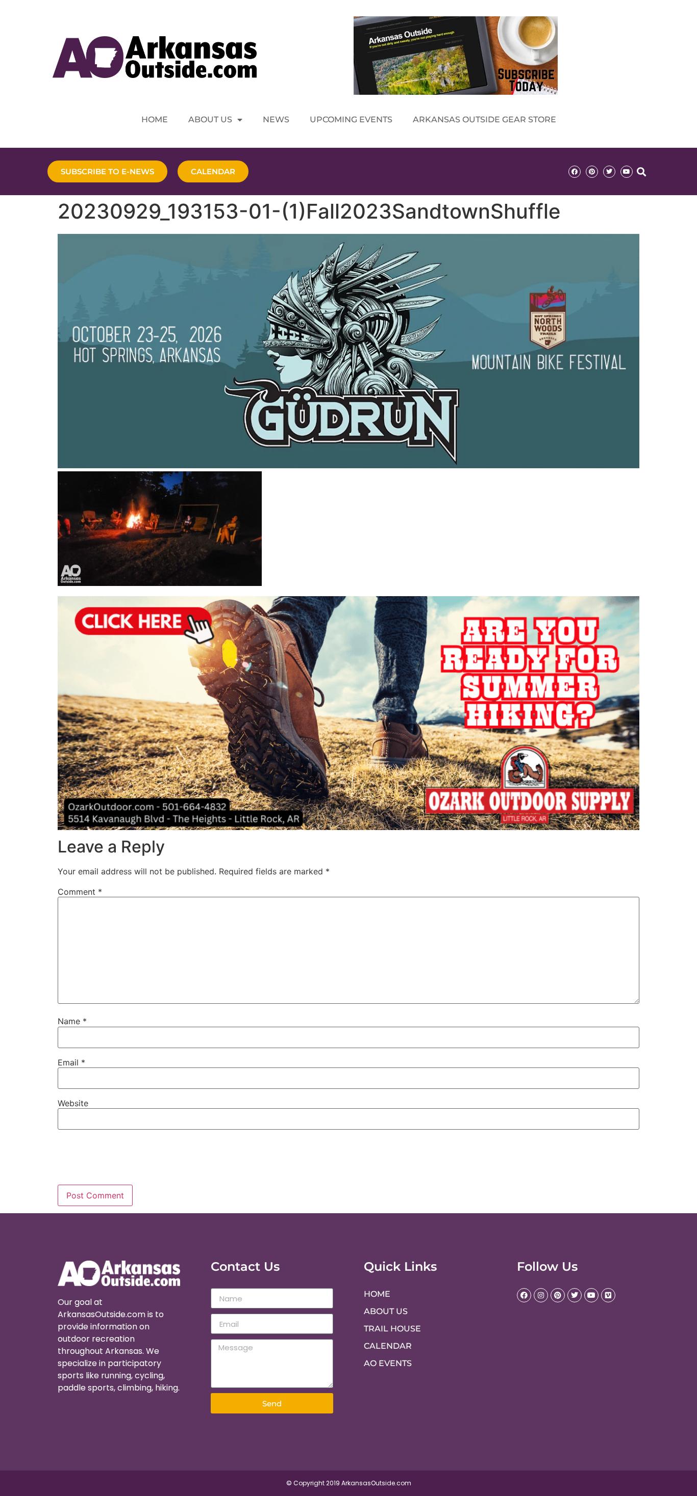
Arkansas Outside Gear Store (484, 119)
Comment (80, 892)
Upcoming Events (351, 119)
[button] (641, 171)
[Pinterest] (592, 172)
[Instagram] (541, 1295)
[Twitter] (609, 172)
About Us (210, 119)
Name (72, 1021)
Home (154, 119)
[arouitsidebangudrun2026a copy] (348, 465)
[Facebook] (574, 172)
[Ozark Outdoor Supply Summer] (348, 827)
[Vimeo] (608, 1295)
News (276, 119)
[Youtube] (626, 172)
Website (73, 1103)
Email (71, 1062)
